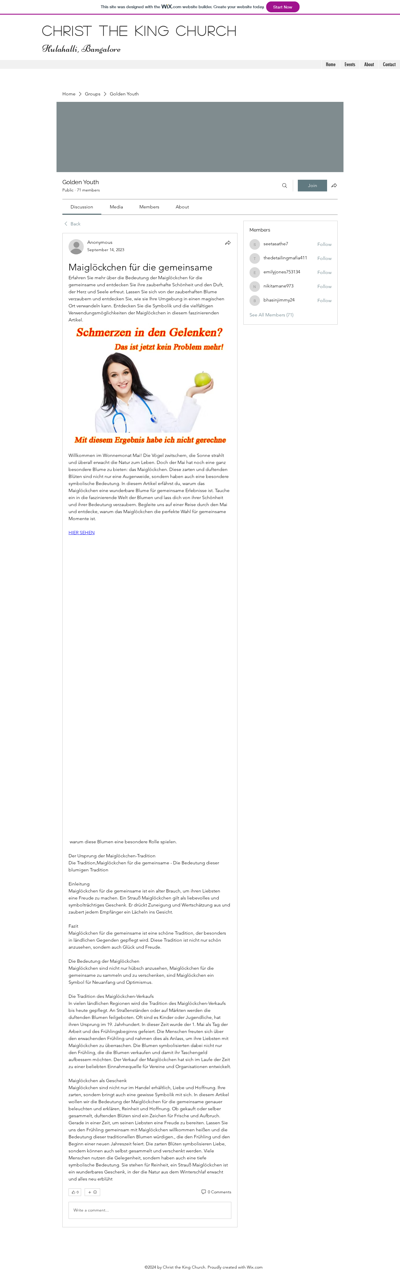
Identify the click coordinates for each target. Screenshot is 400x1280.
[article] (149, 730)
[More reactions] (92, 1192)
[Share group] (334, 185)
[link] (82, 207)
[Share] (227, 242)
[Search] (284, 185)
